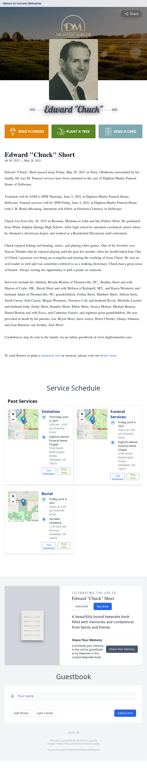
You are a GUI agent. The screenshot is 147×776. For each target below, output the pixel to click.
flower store (108, 355)
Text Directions (48, 472)
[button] (23, 420)
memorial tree (50, 355)
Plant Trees (64, 471)
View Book (81, 606)
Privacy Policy (63, 743)
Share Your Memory (122, 649)
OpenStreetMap (77, 749)
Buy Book (103, 606)
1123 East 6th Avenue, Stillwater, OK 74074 (57, 532)
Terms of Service (84, 743)
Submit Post (125, 713)
